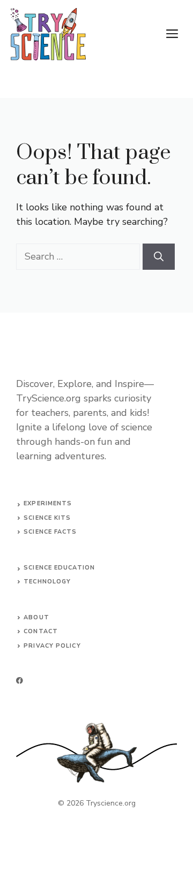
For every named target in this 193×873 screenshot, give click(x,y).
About (36, 617)
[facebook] (19, 680)
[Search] (159, 257)
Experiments (48, 503)
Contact (41, 631)
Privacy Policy (52, 646)
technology (47, 582)
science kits (47, 518)
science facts (50, 532)
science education (59, 568)
